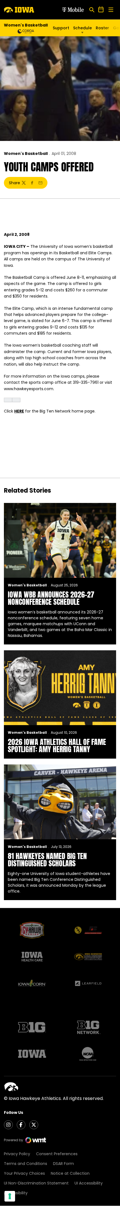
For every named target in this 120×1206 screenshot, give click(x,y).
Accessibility (16, 1193)
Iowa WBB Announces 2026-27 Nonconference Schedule (51, 598)
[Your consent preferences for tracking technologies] (9, 1196)
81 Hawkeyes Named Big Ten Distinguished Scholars (47, 859)
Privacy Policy (17, 1154)
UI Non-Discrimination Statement (36, 1183)
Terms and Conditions (25, 1163)
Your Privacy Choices (24, 1173)
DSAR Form (63, 1163)
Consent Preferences (57, 1154)
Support (61, 28)
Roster (102, 28)
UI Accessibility (89, 1183)
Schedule (82, 28)
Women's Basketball (26, 153)
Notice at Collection (70, 1173)
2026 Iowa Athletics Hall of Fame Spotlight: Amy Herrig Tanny (57, 745)
